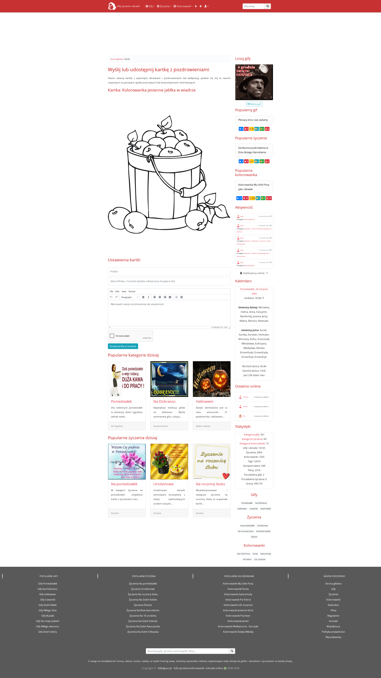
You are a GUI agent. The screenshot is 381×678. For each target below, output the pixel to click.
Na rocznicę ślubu (210, 483)
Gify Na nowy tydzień (47, 621)
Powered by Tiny (219, 327)
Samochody (265, 553)
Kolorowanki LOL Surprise (238, 605)
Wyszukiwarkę (249, 265)
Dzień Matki (265, 508)
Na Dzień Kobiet (263, 531)
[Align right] (164, 297)
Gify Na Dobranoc (48, 589)
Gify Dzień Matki (48, 605)
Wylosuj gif (255, 104)
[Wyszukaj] (268, 6)
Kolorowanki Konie (238, 589)
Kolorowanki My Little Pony (238, 583)
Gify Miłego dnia (48, 610)
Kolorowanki (183, 6)
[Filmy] (196, 6)
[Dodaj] (200, 6)
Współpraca (333, 626)
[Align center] (159, 297)
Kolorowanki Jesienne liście (238, 610)
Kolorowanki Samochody (238, 594)
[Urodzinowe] (169, 461)
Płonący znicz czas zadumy (253, 120)
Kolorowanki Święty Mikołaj (238, 631)
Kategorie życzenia (252, 439)
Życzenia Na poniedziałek (143, 583)
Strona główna (333, 583)
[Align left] (154, 297)
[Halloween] (212, 379)
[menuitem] (111, 291)
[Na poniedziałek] (127, 461)
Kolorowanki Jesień (238, 621)
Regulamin (333, 615)
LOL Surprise (259, 559)
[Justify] (169, 297)
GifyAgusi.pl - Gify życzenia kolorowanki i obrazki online (190, 668)
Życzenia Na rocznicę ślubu (143, 594)
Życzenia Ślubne (143, 605)
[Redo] (116, 297)
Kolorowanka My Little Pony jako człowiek (253, 187)
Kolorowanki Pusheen (238, 615)
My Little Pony (243, 553)
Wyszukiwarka (333, 637)
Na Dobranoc (164, 401)
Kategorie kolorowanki (252, 443)
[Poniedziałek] (127, 379)
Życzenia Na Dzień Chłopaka (143, 631)
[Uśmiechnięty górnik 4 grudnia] (254, 82)
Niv (244, 416)
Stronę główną (249, 219)
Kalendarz (333, 605)
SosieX (245, 406)
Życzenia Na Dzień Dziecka (142, 621)
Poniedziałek (121, 401)
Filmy (333, 610)
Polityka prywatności (333, 631)
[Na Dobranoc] (169, 379)
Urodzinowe (163, 483)
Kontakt (333, 621)
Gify (150, 6)
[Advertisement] (190, 32)
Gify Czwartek (47, 599)
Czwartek (254, 508)
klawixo (245, 397)
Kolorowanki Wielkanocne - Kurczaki (238, 626)
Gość (242, 216)
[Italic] (148, 297)
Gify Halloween (47, 594)
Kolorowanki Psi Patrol (238, 599)
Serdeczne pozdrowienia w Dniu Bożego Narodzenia (253, 150)
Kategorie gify (251, 434)
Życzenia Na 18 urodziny (142, 615)
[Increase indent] (181, 297)
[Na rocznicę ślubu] (212, 461)
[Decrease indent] (176, 297)
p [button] (109, 327)
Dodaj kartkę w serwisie (123, 346)
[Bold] (143, 297)
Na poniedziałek (124, 483)
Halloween (204, 401)
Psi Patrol (247, 559)
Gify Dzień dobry (47, 631)
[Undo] (111, 297)
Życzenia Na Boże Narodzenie (143, 610)
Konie (255, 553)
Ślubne (254, 536)
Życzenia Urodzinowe (143, 589)
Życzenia (164, 6)
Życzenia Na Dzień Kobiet (143, 599)
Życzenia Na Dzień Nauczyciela (143, 626)
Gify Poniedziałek (47, 583)
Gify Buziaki (47, 615)
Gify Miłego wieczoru (47, 626)
